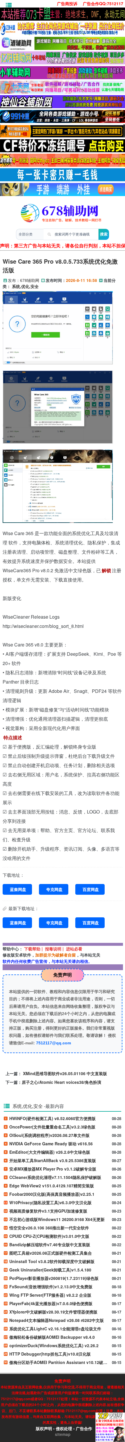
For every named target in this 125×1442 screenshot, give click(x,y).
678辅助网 (29, 280)
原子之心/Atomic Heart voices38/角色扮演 (61, 1082)
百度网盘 (91, 889)
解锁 (106, 570)
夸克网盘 (54, 889)
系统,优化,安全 (25, 286)
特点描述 (12, 737)
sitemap (62, 1434)
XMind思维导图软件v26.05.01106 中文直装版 (65, 1073)
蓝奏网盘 (18, 889)
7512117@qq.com (53, 1043)
